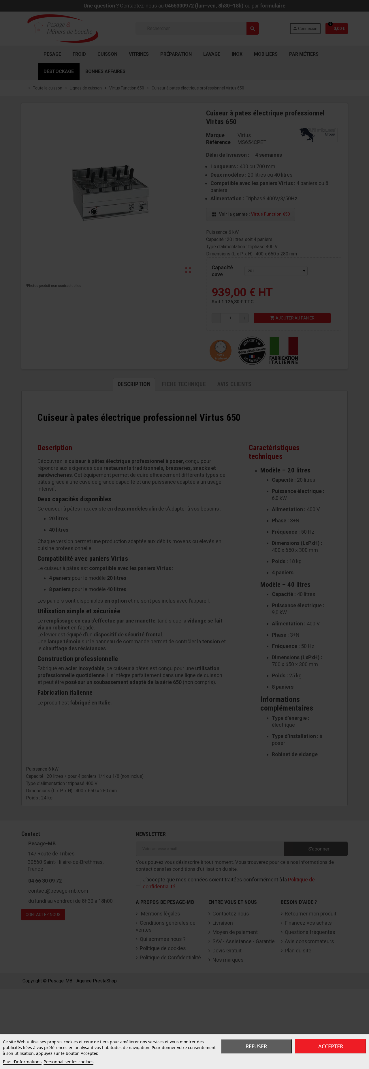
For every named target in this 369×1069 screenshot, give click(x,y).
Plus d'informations (22, 1061)
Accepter (330, 1046)
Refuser (256, 1046)
